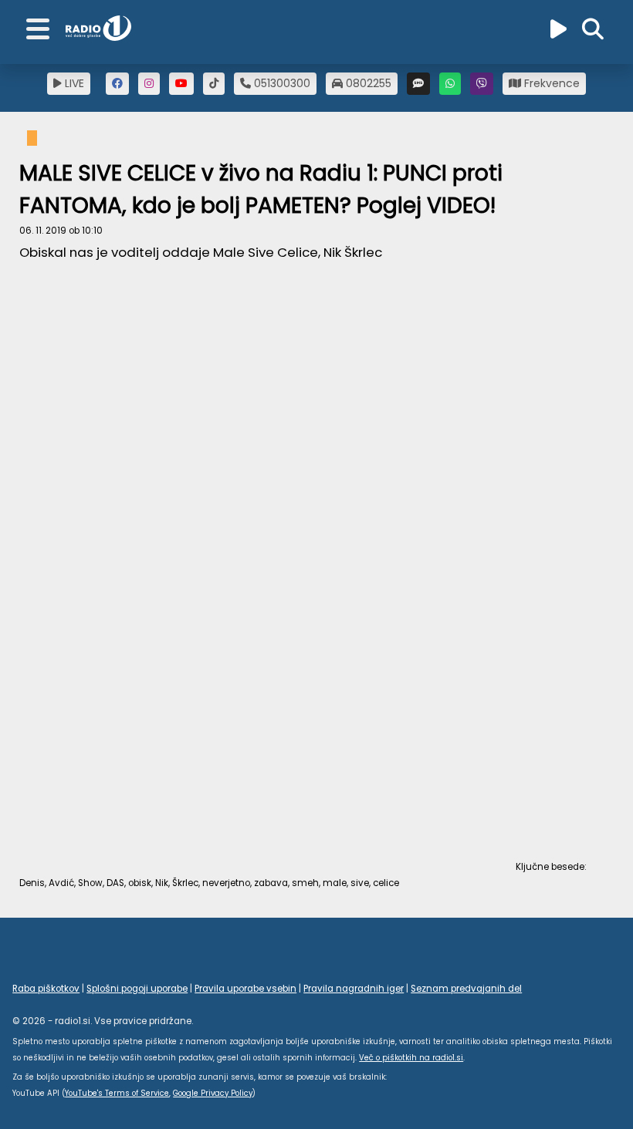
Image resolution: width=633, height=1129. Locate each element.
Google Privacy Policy (212, 1093)
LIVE (73, 83)
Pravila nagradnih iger (353, 988)
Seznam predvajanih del (466, 988)
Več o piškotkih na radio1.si (411, 1058)
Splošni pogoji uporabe (137, 988)
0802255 (367, 83)
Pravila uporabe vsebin (245, 988)
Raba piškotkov (46, 988)
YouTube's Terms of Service (117, 1093)
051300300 (280, 83)
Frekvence (550, 83)
